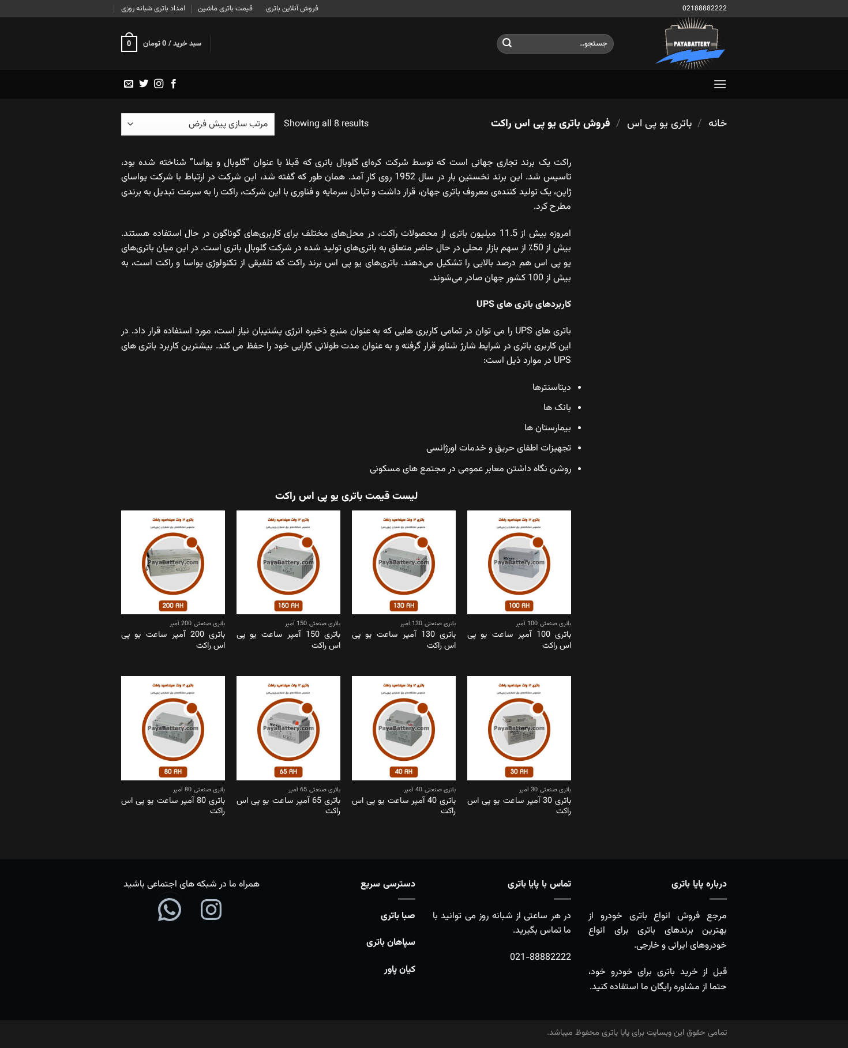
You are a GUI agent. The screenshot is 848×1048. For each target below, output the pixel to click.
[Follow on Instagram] (158, 84)
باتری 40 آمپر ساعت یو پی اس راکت (404, 806)
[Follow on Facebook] (173, 84)
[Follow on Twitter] (143, 84)
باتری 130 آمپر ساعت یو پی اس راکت (404, 640)
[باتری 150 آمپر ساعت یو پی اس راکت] (288, 562)
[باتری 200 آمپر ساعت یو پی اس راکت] (173, 562)
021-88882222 (540, 958)
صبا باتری (398, 916)
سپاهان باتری (390, 943)
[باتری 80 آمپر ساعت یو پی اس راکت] (173, 728)
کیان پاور (399, 970)
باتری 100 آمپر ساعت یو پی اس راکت (519, 640)
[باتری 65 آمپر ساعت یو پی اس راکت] (288, 728)
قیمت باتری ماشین (225, 8)
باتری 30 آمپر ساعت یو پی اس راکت (519, 806)
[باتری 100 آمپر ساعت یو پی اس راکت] (519, 562)
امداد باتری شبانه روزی (153, 8)
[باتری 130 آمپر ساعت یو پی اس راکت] (404, 562)
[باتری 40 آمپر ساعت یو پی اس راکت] (404, 728)
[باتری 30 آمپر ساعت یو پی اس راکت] (519, 728)
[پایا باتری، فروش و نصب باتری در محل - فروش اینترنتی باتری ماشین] (679, 43)
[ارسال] (507, 44)
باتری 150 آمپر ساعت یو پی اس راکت (288, 640)
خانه (717, 123)
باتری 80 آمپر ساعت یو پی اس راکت (173, 806)
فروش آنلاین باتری (292, 8)
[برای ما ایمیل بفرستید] (128, 84)
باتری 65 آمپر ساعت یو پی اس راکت (288, 806)
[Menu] (720, 84)
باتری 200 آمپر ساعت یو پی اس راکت (173, 640)
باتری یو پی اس (659, 123)
